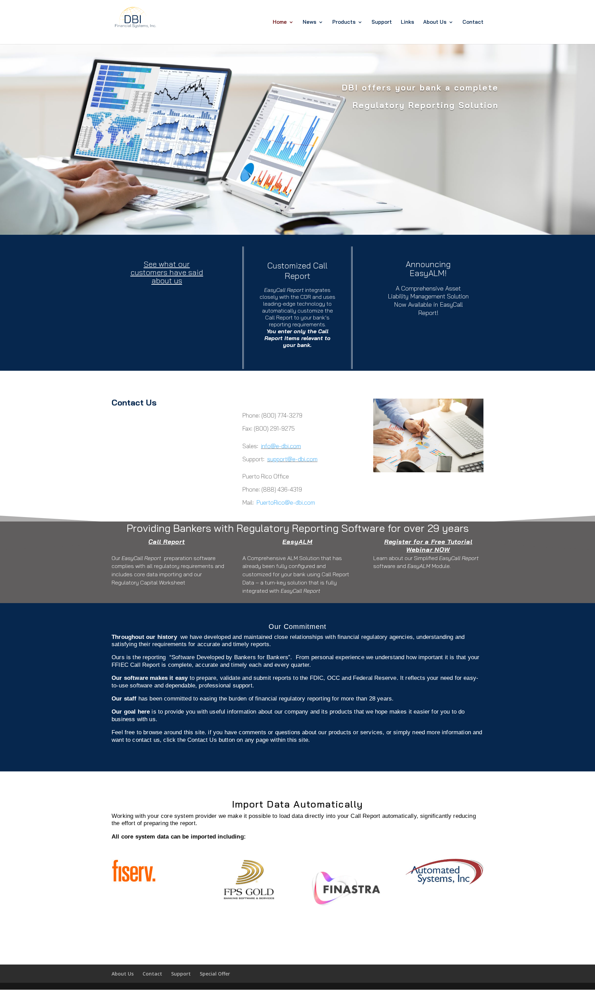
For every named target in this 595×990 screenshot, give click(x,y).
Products (344, 22)
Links (407, 22)
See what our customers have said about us (167, 272)
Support (382, 22)
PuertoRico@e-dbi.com (286, 502)
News (309, 22)
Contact (472, 22)
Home (280, 22)
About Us (435, 22)
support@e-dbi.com (292, 459)
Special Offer (215, 973)
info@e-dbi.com (281, 446)
